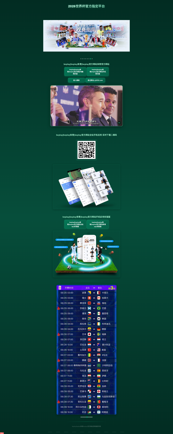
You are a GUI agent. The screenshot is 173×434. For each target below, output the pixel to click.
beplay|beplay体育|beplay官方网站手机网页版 (98, 72)
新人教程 (76, 80)
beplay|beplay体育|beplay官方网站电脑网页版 (75, 72)
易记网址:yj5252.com (95, 80)
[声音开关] (119, 123)
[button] (59, 350)
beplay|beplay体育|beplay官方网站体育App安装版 (98, 224)
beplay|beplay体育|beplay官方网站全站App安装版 (75, 224)
